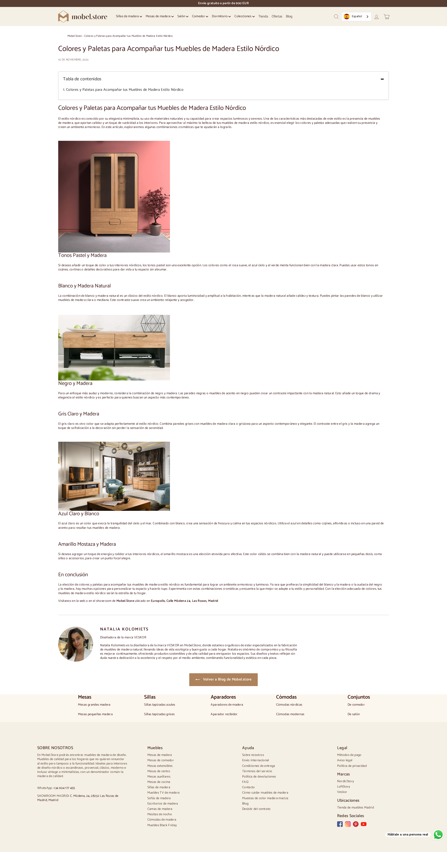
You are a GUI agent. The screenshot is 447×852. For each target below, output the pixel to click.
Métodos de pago (349, 755)
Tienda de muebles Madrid (355, 807)
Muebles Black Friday (162, 825)
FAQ (245, 782)
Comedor (199, 16)
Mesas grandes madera (94, 705)
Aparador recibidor (224, 714)
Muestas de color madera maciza (265, 798)
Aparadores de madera (227, 705)
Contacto (248, 787)
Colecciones (243, 16)
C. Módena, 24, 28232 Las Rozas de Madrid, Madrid (78, 798)
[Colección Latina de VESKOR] (221, 476)
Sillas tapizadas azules (159, 705)
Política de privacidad (352, 766)
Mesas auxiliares (159, 776)
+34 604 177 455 (64, 788)
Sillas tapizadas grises (159, 714)
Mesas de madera (158, 16)
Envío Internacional (255, 760)
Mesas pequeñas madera (95, 714)
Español (357, 16)
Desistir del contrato (256, 809)
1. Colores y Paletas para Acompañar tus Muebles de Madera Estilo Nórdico (123, 90)
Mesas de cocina (158, 782)
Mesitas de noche (159, 814)
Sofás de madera (159, 798)
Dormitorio (220, 16)
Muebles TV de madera (163, 792)
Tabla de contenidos (82, 79)
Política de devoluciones (259, 776)
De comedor (356, 705)
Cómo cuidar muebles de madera (265, 792)
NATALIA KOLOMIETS (124, 629)
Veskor (342, 792)
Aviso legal (344, 760)
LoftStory (343, 786)
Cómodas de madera (161, 819)
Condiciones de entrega (258, 766)
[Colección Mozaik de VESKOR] (221, 348)
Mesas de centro (158, 771)
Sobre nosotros (253, 755)
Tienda (263, 16)
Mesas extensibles (160, 766)
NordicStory (345, 781)
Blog (289, 16)
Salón (181, 16)
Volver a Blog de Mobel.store (226, 679)
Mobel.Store (75, 36)
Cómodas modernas (290, 714)
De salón (354, 714)
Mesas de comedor (160, 760)
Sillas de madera (128, 16)
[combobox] (356, 16)
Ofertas (277, 16)
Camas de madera (160, 809)
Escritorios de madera (162, 803)
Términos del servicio (257, 771)
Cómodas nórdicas (289, 705)
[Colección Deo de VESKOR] (221, 197)
